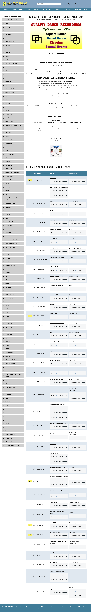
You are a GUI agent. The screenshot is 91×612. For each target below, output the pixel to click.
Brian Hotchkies (73, 388)
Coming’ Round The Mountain (58, 341)
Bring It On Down (54, 239)
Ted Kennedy (72, 523)
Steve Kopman (73, 313)
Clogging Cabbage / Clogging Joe (59, 187)
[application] (59, 181)
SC (34, 180)
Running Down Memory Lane (57, 467)
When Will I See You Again (57, 323)
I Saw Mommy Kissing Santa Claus (57, 512)
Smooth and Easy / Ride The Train (59, 476)
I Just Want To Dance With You (58, 423)
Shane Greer (72, 351)
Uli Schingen (72, 257)
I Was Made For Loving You (57, 257)
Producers (21, 9)
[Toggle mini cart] (75, 3)
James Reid (72, 444)
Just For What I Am (55, 532)
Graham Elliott (73, 479)
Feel (51, 332)
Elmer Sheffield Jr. (74, 285)
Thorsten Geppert (74, 323)
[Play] (51, 181)
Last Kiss (52, 201)
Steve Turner (72, 434)
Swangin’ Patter (54, 523)
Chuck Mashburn (73, 239)
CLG (34, 191)
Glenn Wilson (72, 341)
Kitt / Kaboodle (54, 453)
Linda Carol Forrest (74, 541)
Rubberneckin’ (54, 295)
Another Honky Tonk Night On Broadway (58, 542)
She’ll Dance (53, 304)
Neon (51, 370)
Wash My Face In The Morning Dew (58, 492)
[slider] (65, 181)
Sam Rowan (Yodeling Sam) (76, 248)
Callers (14, 9)
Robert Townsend (73, 502)
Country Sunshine (54, 220)
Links (85, 9)
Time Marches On (54, 562)
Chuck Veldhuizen (73, 201)
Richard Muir (72, 432)
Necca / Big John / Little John (57, 404)
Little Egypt (53, 433)
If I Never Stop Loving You (56, 285)
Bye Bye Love (53, 502)
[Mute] (62, 181)
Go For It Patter (54, 313)
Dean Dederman (73, 276)
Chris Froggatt (73, 220)
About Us (6, 9)
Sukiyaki (52, 553)
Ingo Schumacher (73, 585)
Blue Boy (52, 210)
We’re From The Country (56, 379)
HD (34, 193)
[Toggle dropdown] (37, 9)
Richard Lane (72, 267)
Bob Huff (71, 467)
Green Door (53, 444)
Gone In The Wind (54, 248)
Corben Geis (72, 178)
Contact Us (78, 9)
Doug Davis (72, 532)
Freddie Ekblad (73, 304)
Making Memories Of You (56, 276)
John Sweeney (73, 588)
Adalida (52, 351)
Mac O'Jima (72, 553)
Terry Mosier (72, 295)
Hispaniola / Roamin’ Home (57, 571)
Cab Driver (53, 178)
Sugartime (53, 589)
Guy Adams (72, 210)
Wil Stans (71, 229)
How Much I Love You (55, 229)
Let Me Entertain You (55, 360)
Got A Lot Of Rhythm (55, 267)
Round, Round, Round (55, 392)
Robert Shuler (72, 543)
